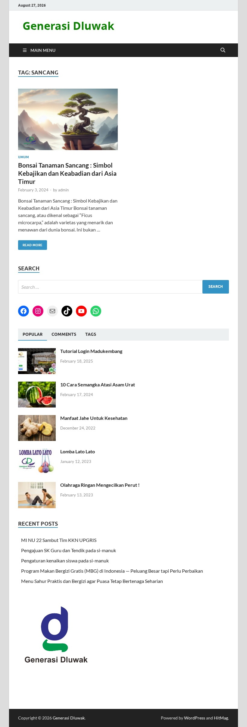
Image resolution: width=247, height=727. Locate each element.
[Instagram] (38, 311)
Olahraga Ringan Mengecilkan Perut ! (100, 485)
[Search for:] (123, 287)
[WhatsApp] (95, 311)
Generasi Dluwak (68, 25)
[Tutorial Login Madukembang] (37, 351)
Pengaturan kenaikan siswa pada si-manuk (65, 560)
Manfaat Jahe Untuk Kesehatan (93, 418)
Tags (90, 334)
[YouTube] (81, 311)
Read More (30, 243)
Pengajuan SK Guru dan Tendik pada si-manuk (68, 550)
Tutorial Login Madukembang (91, 351)
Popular (32, 334)
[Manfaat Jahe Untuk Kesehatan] (37, 418)
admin (63, 189)
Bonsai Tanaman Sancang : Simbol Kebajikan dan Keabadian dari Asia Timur (67, 173)
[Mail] (52, 311)
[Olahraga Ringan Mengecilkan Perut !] (37, 485)
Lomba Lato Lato (77, 451)
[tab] (32, 335)
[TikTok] (66, 311)
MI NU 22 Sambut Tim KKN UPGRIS (58, 540)
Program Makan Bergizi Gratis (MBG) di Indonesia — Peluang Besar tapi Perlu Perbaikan (112, 571)
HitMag (221, 717)
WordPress (194, 717)
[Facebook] (23, 311)
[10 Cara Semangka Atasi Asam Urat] (37, 385)
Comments (64, 334)
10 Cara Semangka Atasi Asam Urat (97, 384)
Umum (23, 157)
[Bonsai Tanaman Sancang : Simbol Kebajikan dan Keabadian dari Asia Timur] (68, 119)
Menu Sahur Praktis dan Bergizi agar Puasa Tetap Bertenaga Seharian (92, 581)
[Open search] (222, 50)
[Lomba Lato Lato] (37, 452)
